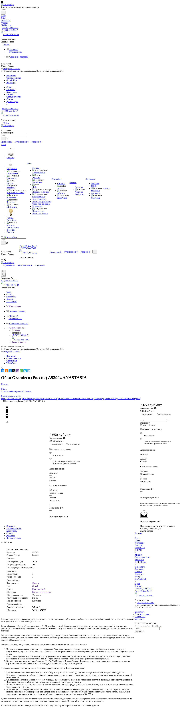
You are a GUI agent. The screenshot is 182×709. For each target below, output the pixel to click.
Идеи (137, 583)
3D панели (26, 391)
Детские (24, 398)
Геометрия (33, 398)
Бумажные (108, 398)
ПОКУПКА (140, 562)
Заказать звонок (19, 342)
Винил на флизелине (41, 592)
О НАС (138, 550)
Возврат (138, 576)
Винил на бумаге (132, 398)
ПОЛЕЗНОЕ (140, 579)
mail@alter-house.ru (11, 68)
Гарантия (139, 574)
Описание (11, 526)
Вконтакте (11, 75)
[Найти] (3, 13)
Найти (138, 632)
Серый (35, 586)
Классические (14, 398)
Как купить (11, 531)
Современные (65, 398)
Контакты (139, 559)
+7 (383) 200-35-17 (10, 28)
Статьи (138, 586)
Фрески (18, 391)
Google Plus (11, 80)
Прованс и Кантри (50, 398)
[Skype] (25, 370)
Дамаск (35, 583)
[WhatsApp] (21, 370)
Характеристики (13, 528)
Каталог (138, 533)
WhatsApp (10, 83)
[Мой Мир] (10, 370)
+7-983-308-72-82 (11, 34)
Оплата (9, 533)
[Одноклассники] (6, 370)
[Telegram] (28, 370)
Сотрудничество (142, 557)
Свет (3, 391)
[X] (13, 370)
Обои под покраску (94, 398)
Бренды (4, 398)
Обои (137, 540)
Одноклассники (13, 78)
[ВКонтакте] (2, 370)
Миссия (138, 555)
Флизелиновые (79, 398)
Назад (17, 330)
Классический (38, 589)
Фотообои (10, 391)
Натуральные (119, 398)
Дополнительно (13, 538)
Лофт (40, 398)
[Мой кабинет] (43, 252)
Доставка (10, 536)
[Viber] (17, 370)
